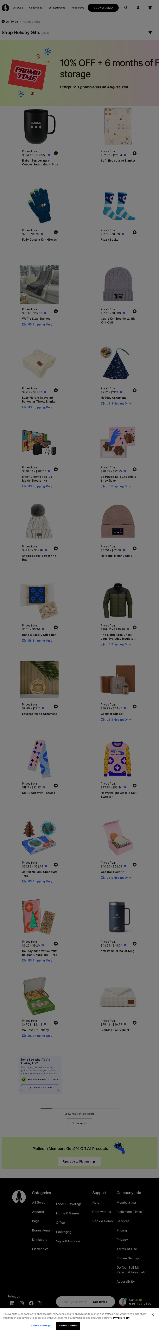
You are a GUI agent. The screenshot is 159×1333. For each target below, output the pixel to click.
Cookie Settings (40, 1325)
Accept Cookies (68, 1325)
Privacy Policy (121, 1318)
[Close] (153, 1314)
